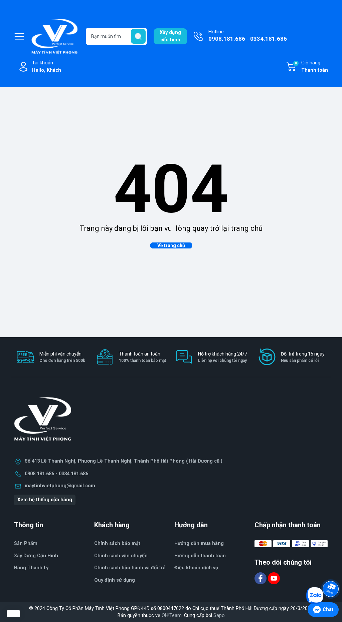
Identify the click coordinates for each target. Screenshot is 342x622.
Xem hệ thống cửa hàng (44, 500)
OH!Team (172, 615)
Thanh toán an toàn (142, 357)
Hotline (247, 35)
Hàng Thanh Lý (31, 568)
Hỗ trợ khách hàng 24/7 (222, 357)
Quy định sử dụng (114, 580)
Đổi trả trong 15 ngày (303, 357)
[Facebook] (261, 578)
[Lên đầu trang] (331, 570)
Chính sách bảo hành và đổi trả (130, 568)
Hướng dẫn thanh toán (200, 556)
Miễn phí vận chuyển (62, 357)
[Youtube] (274, 578)
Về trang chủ (171, 245)
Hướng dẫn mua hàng (199, 543)
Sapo (219, 615)
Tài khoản (46, 66)
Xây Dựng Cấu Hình (36, 556)
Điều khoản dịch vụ (196, 568)
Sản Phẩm (25, 543)
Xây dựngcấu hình (170, 36)
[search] (138, 36)
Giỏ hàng (311, 66)
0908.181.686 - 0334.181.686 (56, 474)
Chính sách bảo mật (117, 543)
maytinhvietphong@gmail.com (60, 486)
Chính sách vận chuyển (121, 556)
